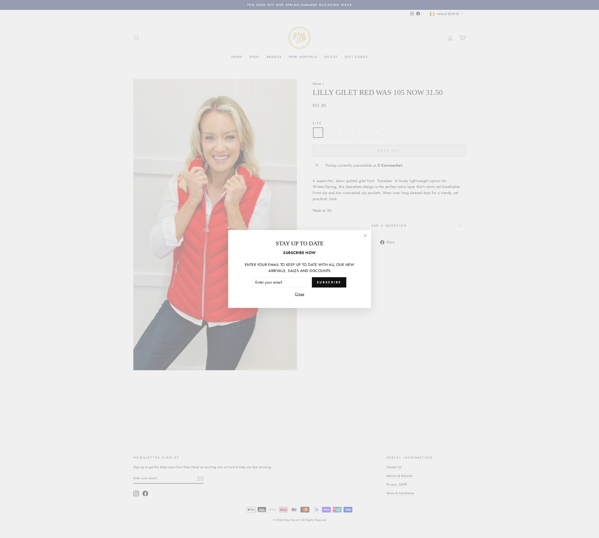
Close (299, 294)
